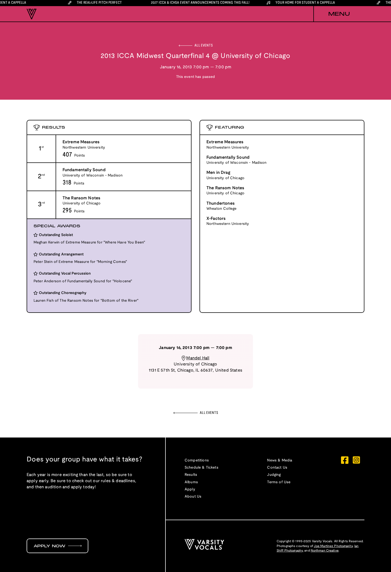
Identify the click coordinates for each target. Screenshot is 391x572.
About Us (193, 496)
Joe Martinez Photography (333, 546)
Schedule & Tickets (201, 467)
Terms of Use (278, 482)
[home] (32, 14)
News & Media (279, 460)
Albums (191, 482)
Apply (190, 489)
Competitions (197, 460)
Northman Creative (325, 550)
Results (191, 475)
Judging (274, 475)
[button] (338, 14)
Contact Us (277, 467)
